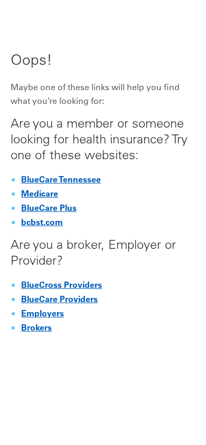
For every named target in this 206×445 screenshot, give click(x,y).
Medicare (39, 194)
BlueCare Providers (59, 300)
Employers (42, 314)
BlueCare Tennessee (61, 180)
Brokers (36, 328)
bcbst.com (42, 223)
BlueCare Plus (49, 209)
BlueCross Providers (61, 286)
